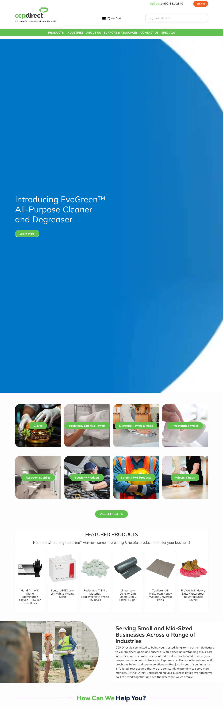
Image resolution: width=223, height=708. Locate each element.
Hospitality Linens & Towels (87, 425)
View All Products (111, 514)
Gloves (38, 425)
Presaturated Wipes (185, 425)
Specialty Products (87, 477)
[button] (56, 32)
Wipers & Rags (185, 477)
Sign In (201, 3)
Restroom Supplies (38, 477)
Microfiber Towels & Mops (136, 425)
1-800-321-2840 (171, 3)
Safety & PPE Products (136, 477)
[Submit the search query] (151, 18)
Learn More (27, 233)
